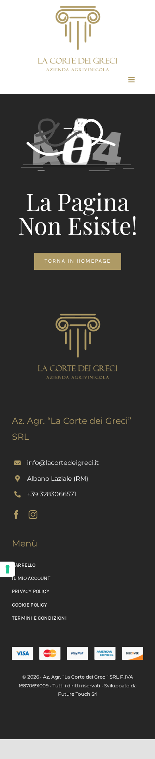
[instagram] (33, 514)
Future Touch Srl (77, 694)
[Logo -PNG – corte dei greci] (77, 8)
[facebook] (16, 514)
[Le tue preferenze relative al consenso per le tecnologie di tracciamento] (7, 569)
